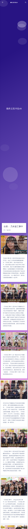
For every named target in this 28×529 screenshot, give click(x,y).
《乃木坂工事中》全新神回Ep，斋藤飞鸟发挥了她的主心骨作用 (14, 290)
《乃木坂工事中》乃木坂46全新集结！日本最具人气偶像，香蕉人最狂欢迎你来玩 (14, 338)
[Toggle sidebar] (2, 2)
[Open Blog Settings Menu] (24, 524)
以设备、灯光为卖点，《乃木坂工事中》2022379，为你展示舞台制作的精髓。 (14, 387)
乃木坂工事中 (14, 250)
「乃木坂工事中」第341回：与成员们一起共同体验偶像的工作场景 (14, 242)
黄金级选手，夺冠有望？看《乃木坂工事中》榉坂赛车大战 (14, 435)
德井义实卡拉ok (14, 2)
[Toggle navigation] (25, 2)
